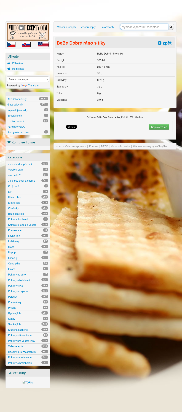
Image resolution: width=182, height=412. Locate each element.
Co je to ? (27, 186)
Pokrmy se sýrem (27, 291)
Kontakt (93, 146)
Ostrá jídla (27, 263)
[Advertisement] (92, 11)
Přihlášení (17, 63)
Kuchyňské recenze (27, 132)
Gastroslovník (27, 104)
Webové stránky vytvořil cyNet (150, 146)
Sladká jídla (27, 324)
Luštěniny (27, 241)
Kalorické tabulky (27, 99)
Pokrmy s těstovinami (27, 335)
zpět (166, 43)
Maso (27, 247)
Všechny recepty (66, 27)
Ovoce (27, 269)
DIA (27, 191)
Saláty (27, 318)
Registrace (18, 68)
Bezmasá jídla (27, 213)
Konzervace (27, 230)
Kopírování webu (120, 146)
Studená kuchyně (27, 329)
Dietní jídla (27, 202)
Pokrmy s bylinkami (27, 280)
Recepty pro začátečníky (27, 352)
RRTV (104, 146)
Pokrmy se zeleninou (27, 357)
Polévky (27, 296)
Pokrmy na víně (27, 274)
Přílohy (27, 307)
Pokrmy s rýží (27, 285)
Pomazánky (27, 302)
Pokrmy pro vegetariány (27, 341)
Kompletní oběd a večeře (27, 224)
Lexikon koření (27, 121)
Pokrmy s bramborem (27, 363)
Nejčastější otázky (27, 110)
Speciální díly (27, 115)
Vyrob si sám (27, 169)
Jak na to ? (27, 175)
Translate (33, 85)
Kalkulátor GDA (16, 126)
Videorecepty (27, 346)
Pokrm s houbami (27, 219)
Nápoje (27, 252)
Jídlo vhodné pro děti (27, 164)
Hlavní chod (27, 197)
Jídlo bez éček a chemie (27, 180)
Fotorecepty (107, 27)
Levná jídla (27, 236)
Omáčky (27, 258)
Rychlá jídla (27, 313)
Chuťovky (27, 208)
